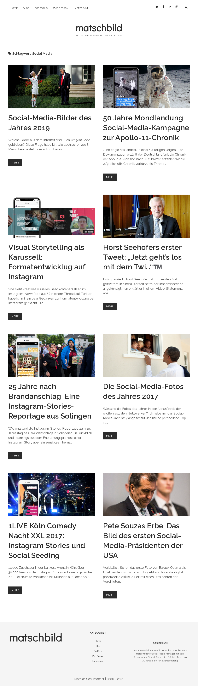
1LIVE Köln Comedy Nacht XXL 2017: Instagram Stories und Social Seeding (51, 494)
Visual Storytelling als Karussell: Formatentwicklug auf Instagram (51, 216)
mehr (16, 163)
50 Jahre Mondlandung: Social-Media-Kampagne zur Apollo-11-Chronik (146, 86)
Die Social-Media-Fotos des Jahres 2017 (146, 355)
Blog (26, 8)
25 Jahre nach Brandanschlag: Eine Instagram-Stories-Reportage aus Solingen (51, 355)
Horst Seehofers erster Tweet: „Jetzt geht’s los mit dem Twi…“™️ (146, 216)
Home (14, 8)
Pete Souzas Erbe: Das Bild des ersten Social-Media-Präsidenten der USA (146, 494)
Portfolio (41, 8)
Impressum (81, 8)
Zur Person (60, 8)
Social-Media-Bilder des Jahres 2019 (51, 86)
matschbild (99, 27)
